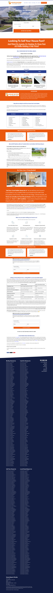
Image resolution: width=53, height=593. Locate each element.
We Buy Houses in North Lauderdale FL (10, 450)
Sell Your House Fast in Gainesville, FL (10, 484)
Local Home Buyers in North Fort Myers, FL (25, 564)
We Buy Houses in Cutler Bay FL (9, 453)
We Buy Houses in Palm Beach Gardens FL (11, 433)
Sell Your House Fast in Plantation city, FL (11, 498)
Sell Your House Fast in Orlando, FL (10, 473)
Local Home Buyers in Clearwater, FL (24, 487)
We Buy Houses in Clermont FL (9, 464)
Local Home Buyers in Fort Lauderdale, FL (25, 480)
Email (33, 26)
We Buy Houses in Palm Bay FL (9, 380)
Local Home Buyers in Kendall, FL (24, 513)
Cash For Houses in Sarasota (23, 432)
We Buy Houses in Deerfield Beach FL (10, 401)
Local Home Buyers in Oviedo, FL (24, 563)
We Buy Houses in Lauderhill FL (9, 407)
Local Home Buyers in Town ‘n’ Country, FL (25, 506)
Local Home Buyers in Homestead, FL (24, 518)
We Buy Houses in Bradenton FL (9, 429)
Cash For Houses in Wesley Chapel (24, 435)
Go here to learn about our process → (30, 208)
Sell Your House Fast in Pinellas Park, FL (10, 545)
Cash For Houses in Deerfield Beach (24, 401)
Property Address (26, 22)
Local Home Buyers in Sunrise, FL (24, 497)
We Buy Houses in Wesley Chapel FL (10, 435)
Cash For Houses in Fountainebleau (24, 427)
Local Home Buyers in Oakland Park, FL (24, 556)
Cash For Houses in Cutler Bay (23, 453)
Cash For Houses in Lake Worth (23, 465)
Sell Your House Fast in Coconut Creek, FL (11, 531)
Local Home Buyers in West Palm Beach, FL (25, 492)
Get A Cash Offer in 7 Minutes (42, 7)
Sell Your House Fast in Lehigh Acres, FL (10, 486)
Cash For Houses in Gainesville (23, 376)
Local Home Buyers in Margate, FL (24, 538)
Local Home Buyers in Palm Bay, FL (24, 488)
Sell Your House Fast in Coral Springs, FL (10, 485)
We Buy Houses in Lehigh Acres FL (10, 378)
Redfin (36, 340)
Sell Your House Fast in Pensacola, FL (10, 547)
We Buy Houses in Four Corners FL (10, 463)
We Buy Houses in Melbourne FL (10, 400)
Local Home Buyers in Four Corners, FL (24, 571)
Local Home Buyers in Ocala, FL (23, 533)
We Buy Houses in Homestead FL (10, 410)
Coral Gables (16, 279)
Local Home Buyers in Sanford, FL (24, 530)
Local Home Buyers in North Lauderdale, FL (25, 558)
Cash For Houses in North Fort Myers (24, 456)
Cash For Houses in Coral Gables (24, 440)
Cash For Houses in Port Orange (24, 418)
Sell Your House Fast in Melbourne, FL (10, 508)
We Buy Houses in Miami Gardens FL (10, 385)
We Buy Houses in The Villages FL (10, 403)
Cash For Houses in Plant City (23, 460)
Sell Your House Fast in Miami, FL (10, 471)
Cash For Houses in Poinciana (23, 413)
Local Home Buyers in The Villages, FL (24, 511)
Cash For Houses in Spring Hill (23, 386)
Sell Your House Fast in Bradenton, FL (10, 537)
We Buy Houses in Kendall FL (9, 405)
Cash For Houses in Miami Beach (24, 394)
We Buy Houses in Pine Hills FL (9, 404)
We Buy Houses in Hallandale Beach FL (10, 459)
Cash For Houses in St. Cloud (23, 436)
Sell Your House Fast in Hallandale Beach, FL (11, 567)
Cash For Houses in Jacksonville (24, 362)
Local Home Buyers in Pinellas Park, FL (24, 545)
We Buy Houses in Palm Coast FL (10, 393)
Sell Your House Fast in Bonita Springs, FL (11, 536)
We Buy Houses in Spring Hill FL (9, 386)
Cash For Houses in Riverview (23, 392)
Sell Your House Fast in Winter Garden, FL (11, 555)
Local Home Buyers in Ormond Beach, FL (24, 560)
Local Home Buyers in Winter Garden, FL (24, 555)
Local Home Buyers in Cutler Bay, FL (24, 561)
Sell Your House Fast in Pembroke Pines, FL (11, 481)
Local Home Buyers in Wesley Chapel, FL (24, 543)
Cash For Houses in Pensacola (23, 439)
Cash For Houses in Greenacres (23, 457)
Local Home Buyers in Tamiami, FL (24, 542)
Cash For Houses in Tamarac (23, 414)
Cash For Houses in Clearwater (23, 379)
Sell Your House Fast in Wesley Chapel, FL (11, 543)
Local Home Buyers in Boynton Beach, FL (25, 510)
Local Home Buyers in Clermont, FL (24, 572)
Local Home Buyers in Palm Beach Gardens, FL (25, 541)
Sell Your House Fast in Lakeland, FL (10, 490)
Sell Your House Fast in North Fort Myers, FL (11, 564)
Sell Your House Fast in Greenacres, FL (10, 565)
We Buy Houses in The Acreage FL (10, 461)
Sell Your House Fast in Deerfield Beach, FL (11, 509)
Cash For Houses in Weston (23, 408)
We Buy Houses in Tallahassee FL (10, 369)
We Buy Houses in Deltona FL (9, 391)
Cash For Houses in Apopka (23, 438)
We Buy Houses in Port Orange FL (10, 418)
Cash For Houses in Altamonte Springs (24, 451)
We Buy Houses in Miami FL (9, 363)
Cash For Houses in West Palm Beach (24, 384)
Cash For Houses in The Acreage (24, 461)
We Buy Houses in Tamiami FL (9, 434)
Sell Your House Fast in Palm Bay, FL (10, 488)
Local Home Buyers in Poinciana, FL (24, 521)
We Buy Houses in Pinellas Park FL (10, 437)
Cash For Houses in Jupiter (23, 415)
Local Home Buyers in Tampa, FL (24, 472)
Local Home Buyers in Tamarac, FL (24, 522)
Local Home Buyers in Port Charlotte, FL (24, 532)
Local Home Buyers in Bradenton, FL (24, 537)
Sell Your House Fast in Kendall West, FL (10, 570)
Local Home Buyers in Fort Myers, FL (24, 505)
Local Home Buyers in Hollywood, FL (24, 482)
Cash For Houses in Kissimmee (23, 406)
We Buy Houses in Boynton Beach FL (10, 402)
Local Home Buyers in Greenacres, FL (24, 565)
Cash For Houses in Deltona (23, 391)
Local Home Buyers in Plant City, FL (24, 568)
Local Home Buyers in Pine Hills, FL (24, 512)
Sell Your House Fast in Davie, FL (10, 495)
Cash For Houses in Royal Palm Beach (24, 458)
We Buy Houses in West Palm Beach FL (10, 384)
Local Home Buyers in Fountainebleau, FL (25, 535)
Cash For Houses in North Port (23, 409)
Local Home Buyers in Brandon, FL (24, 489)
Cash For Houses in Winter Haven (24, 449)
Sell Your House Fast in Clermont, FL (10, 572)
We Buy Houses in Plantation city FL (10, 390)
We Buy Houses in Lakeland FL (9, 382)
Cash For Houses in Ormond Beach (24, 452)
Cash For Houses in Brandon (23, 381)
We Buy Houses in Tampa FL (9, 364)
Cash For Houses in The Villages (23, 403)
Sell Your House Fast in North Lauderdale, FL (11, 558)
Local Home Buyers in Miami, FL (23, 471)
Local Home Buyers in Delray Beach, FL (24, 519)
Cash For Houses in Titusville (23, 443)
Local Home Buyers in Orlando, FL (24, 473)
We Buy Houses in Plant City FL (9, 460)
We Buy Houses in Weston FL (9, 408)
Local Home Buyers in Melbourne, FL (24, 508)
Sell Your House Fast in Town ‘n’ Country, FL (11, 506)
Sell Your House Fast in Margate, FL (10, 538)
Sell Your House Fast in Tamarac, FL (10, 522)
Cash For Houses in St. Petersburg (24, 366)
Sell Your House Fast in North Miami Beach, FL (11, 562)
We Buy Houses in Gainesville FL (10, 376)
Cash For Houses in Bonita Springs (24, 428)
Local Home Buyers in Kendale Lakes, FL (24, 539)
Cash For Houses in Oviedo (23, 455)
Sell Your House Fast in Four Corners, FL (10, 571)
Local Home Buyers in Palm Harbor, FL (24, 529)
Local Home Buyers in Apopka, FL (24, 546)
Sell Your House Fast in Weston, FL (10, 516)
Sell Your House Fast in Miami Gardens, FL (11, 493)
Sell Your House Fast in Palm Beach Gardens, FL (11, 541)
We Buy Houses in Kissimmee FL (10, 406)
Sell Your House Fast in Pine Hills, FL (10, 512)
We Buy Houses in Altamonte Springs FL (10, 451)
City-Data (23, 343)
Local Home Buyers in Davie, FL (23, 495)
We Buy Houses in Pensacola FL (9, 439)
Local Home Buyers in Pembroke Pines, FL (25, 481)
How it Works (26, 2)
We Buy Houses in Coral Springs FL (10, 377)
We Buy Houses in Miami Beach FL (10, 394)
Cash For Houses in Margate (23, 430)
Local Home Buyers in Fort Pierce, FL (24, 554)
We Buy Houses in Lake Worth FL (10, 465)
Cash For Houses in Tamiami (23, 434)
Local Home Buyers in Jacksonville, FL (24, 470)
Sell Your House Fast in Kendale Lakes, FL (11, 539)
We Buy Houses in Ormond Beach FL (10, 452)
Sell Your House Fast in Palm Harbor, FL (10, 529)
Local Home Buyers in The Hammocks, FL (25, 534)
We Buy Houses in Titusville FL (9, 443)
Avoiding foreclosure (10, 62)
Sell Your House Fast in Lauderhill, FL (10, 515)
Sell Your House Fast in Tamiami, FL (10, 542)
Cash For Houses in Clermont (23, 464)
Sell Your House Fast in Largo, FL (10, 507)
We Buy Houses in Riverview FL (9, 392)
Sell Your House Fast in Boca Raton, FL (10, 496)
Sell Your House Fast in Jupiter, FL (10, 523)
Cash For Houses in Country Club (24, 441)
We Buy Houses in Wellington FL (9, 417)
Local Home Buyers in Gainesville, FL (24, 484)
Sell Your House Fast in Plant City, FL (10, 568)
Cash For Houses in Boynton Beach (24, 402)
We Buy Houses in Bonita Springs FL (10, 428)
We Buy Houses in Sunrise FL (9, 389)
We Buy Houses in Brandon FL (9, 381)
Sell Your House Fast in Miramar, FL (10, 483)
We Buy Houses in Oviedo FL (9, 455)
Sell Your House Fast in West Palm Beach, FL (11, 492)
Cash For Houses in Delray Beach (24, 411)
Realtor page (16, 341)
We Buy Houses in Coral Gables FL (10, 440)
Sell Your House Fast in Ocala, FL (10, 533)
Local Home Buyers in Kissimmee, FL (24, 514)
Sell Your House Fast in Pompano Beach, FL (11, 491)
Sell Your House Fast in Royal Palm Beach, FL (11, 566)
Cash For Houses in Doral (23, 416)
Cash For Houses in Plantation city (24, 390)
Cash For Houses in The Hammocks (24, 426)
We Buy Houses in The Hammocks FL (10, 426)
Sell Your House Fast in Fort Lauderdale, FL (11, 480)
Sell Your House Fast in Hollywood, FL (10, 482)
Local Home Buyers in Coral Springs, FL (24, 485)
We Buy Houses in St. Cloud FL (9, 436)
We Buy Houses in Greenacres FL (10, 457)
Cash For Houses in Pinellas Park (24, 437)
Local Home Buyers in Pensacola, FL (24, 547)
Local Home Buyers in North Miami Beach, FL (25, 562)
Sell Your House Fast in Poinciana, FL (10, 521)
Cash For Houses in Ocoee (23, 442)
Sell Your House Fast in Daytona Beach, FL (11, 520)
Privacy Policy (45, 366)
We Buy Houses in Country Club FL (10, 441)
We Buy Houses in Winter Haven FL (10, 449)
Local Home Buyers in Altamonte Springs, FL (25, 559)
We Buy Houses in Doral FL (9, 416)
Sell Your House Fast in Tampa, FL (10, 472)
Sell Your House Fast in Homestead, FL (10, 518)
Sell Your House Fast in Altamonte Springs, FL (11, 559)
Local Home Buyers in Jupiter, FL (24, 523)
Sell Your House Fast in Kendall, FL (10, 513)
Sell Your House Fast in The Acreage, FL (10, 569)
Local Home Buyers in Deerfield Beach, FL (25, 509)
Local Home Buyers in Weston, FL (24, 516)
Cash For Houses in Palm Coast (23, 393)
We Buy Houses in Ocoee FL (9, 442)
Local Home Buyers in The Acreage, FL (24, 569)
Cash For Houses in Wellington (23, 417)
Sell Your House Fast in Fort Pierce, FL (10, 554)
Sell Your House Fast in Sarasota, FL (10, 540)
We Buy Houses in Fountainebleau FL (10, 427)
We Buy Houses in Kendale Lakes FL (10, 431)
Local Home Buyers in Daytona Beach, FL (25, 520)
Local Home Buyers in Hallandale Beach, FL (25, 567)
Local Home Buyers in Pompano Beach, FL (25, 491)
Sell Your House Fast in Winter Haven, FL (10, 557)
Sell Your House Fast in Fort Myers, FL (10, 505)
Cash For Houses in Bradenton (23, 429)
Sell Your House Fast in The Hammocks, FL (11, 534)
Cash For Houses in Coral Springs (24, 377)
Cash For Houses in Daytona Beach (24, 412)
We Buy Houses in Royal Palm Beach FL (10, 458)
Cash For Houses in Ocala (23, 425)
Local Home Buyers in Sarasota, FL (24, 540)
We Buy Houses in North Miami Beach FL (10, 454)
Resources (45, 365)
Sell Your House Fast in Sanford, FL (10, 530)
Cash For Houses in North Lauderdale (24, 450)
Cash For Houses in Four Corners (24, 463)
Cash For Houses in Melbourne (23, 400)
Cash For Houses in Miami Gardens (24, 385)
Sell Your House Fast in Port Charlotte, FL (11, 532)
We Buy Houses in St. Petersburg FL (10, 366)
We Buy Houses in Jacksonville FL (10, 362)
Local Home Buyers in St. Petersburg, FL (24, 474)
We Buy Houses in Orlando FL (9, 365)
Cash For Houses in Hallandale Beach (24, 459)
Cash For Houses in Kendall (23, 405)
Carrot (18, 589)
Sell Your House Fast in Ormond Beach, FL (11, 560)
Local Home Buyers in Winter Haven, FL (24, 557)
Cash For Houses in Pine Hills (23, 404)
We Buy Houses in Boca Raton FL (10, 388)
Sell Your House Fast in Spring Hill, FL (10, 494)
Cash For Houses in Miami (23, 363)
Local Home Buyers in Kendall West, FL (24, 570)
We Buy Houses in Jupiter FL (9, 415)
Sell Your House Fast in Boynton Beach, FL (11, 510)
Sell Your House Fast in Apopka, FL (10, 546)
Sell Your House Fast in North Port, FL (10, 517)
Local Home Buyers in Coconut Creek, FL (24, 531)
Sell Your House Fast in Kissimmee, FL (10, 514)
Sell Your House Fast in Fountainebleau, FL (11, 535)
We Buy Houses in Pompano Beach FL (10, 383)
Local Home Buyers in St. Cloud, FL (24, 544)
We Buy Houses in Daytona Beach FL (10, 412)
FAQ (36, 2)
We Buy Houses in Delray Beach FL (10, 411)
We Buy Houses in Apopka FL (9, 438)
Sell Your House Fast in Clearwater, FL (10, 487)
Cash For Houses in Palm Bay (23, 380)
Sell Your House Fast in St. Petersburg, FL (11, 474)
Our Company (34, 2)
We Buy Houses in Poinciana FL (9, 413)
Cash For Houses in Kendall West (24, 462)
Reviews (30, 2)
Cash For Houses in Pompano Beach (24, 383)
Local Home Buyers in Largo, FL (23, 507)
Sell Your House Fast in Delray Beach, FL (10, 519)
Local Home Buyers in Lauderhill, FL (24, 515)
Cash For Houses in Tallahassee (23, 369)
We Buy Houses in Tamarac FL (9, 414)
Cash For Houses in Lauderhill (23, 407)
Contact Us (45, 363)
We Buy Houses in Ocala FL (9, 425)
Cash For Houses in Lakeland (23, 382)
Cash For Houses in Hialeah (23, 367)
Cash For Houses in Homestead (23, 410)
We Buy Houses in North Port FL (9, 409)
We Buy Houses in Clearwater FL (10, 379)
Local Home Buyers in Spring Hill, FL (24, 494)
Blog (46, 367)
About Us (39, 2)
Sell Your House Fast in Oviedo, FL (10, 563)
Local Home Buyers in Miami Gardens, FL (24, 493)
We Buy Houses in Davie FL (9, 387)
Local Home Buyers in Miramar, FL (24, 483)
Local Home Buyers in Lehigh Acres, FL (24, 486)
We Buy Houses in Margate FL (9, 430)
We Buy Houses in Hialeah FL (9, 367)
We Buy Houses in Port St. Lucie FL (10, 368)
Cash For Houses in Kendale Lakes (24, 431)
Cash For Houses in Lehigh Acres (24, 378)
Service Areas (45, 370)
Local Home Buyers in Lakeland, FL (24, 490)
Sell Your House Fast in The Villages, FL (10, 511)
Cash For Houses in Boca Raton (23, 388)
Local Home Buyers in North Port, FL (24, 517)
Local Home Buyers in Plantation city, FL (24, 498)
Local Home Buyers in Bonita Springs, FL (24, 536)
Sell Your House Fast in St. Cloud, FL (10, 544)
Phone (20, 26)
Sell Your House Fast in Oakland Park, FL (10, 556)
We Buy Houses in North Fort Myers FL (10, 456)
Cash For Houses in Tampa (23, 364)
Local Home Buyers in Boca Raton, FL (24, 496)
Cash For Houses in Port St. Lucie (24, 368)
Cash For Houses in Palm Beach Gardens (24, 433)
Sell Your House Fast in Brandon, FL (10, 489)
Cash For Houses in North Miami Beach (24, 454)
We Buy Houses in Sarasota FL (9, 432)
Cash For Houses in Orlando (23, 365)
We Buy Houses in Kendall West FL (10, 462)
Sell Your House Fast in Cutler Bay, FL (10, 561)
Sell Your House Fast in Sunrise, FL (10, 497)
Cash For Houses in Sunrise (23, 389)
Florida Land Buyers (44, 371)
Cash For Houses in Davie (23, 387)
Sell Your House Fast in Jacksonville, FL (10, 470)
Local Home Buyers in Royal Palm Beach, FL (25, 566)
